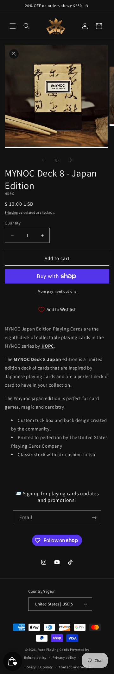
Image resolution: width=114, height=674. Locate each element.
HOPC (47, 346)
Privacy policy (64, 657)
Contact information (76, 667)
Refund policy (35, 657)
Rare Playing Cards (53, 649)
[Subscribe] (94, 517)
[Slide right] (71, 160)
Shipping (11, 212)
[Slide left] (43, 160)
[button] (13, 26)
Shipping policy (40, 667)
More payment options (57, 291)
